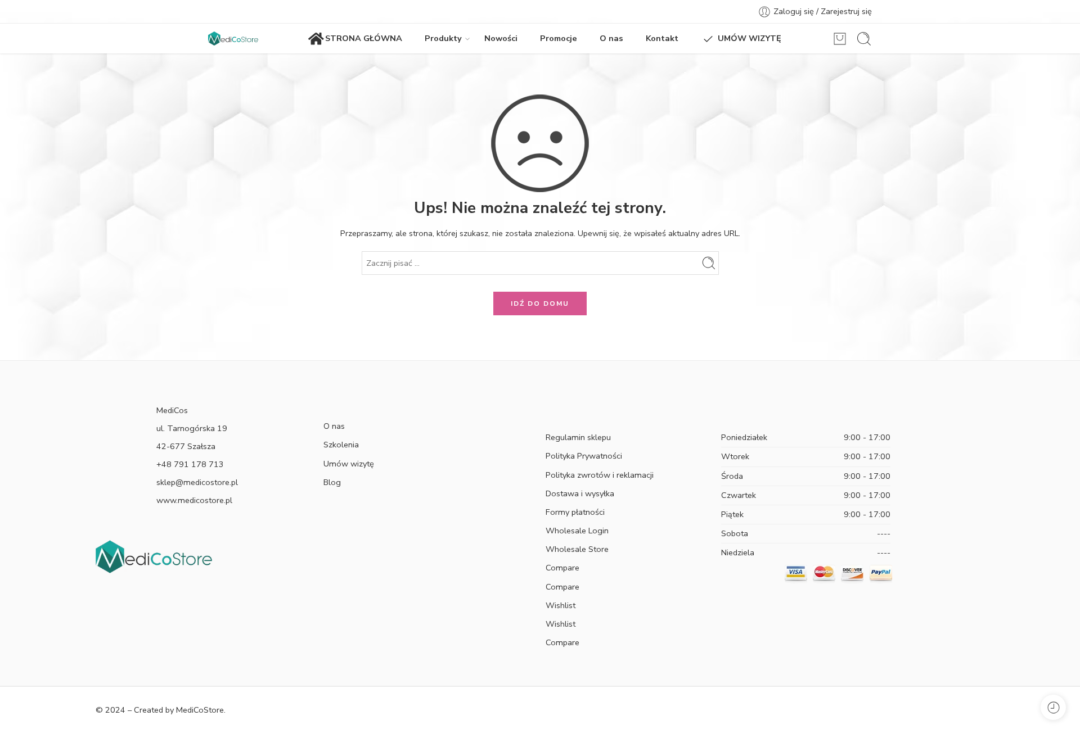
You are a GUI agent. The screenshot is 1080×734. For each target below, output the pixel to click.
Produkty (443, 38)
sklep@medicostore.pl (197, 482)
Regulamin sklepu (578, 437)
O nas (611, 38)
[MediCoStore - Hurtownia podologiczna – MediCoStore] (233, 38)
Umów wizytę (348, 463)
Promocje (558, 38)
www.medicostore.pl (194, 500)
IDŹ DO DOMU (540, 303)
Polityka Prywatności (584, 455)
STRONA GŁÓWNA (363, 38)
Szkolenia (341, 444)
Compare (562, 567)
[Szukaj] (864, 39)
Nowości (501, 38)
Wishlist (560, 605)
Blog (332, 482)
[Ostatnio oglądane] (1053, 707)
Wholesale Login (577, 530)
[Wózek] (840, 39)
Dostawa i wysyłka (580, 493)
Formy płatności (575, 512)
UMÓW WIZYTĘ (749, 38)
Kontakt (662, 38)
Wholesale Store (577, 549)
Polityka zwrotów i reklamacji (600, 475)
